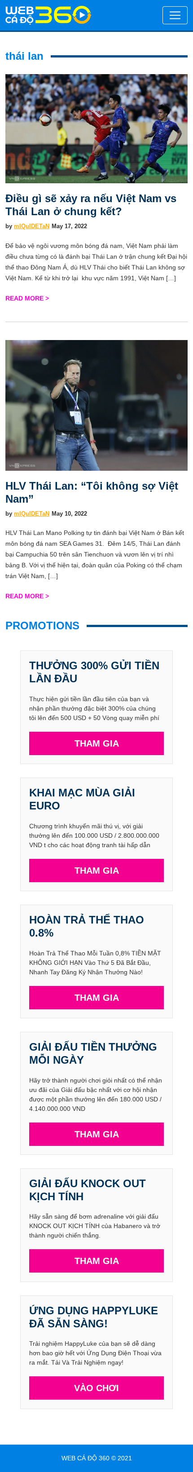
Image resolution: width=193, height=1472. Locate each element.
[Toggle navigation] (175, 15)
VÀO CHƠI (96, 1388)
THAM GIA (97, 743)
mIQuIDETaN (31, 226)
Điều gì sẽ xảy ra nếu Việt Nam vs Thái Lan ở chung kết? (90, 204)
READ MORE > (27, 298)
